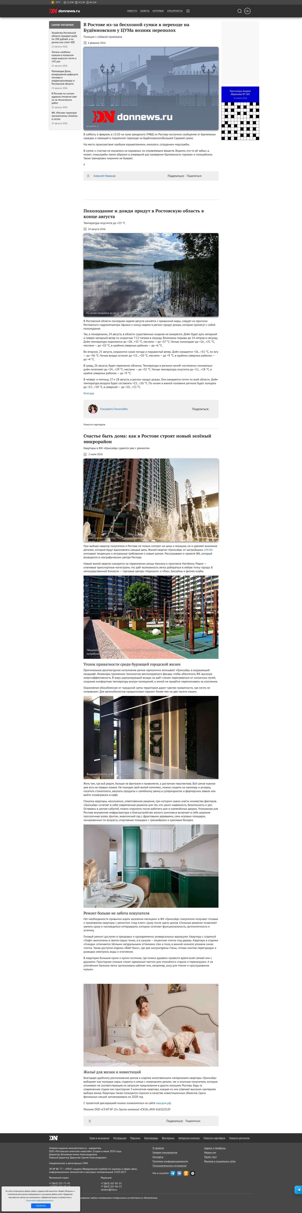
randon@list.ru (109, 1189)
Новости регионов (239, 1138)
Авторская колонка (189, 1138)
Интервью (158, 10)
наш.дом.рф (163, 1103)
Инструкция (119, 1138)
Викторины (168, 1138)
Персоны (135, 1138)
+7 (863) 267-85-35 (111, 1183)
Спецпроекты (174, 10)
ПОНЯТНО (41, 1205)
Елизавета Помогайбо (114, 409)
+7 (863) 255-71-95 (59, 1183)
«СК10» (208, 550)
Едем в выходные (99, 1138)
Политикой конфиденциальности (40, 1200)
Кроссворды (151, 1138)
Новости (132, 10)
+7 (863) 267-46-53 (111, 1186)
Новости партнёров (214, 1138)
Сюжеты (144, 10)
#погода (89, 393)
